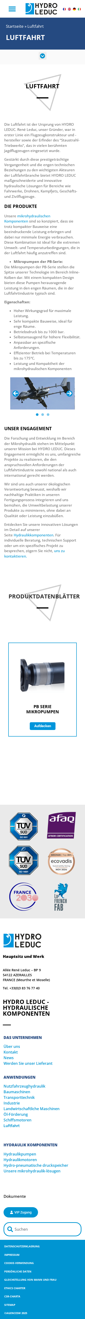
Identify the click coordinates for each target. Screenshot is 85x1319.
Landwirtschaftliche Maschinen (32, 1108)
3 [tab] (48, 414)
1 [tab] (37, 414)
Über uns (12, 1046)
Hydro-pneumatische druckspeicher (36, 1165)
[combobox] (42, 1229)
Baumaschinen (17, 1091)
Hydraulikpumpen (20, 1154)
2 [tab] (42, 414)
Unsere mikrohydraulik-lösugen (32, 1171)
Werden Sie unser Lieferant (28, 1063)
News (9, 1057)
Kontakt (11, 1052)
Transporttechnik (19, 1097)
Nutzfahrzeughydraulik (24, 1086)
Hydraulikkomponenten (33, 535)
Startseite (15, 26)
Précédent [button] (16, 393)
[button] (12, 9)
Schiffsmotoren (17, 1120)
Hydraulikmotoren (20, 1159)
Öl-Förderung (16, 1114)
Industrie (12, 1103)
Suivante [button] (69, 393)
